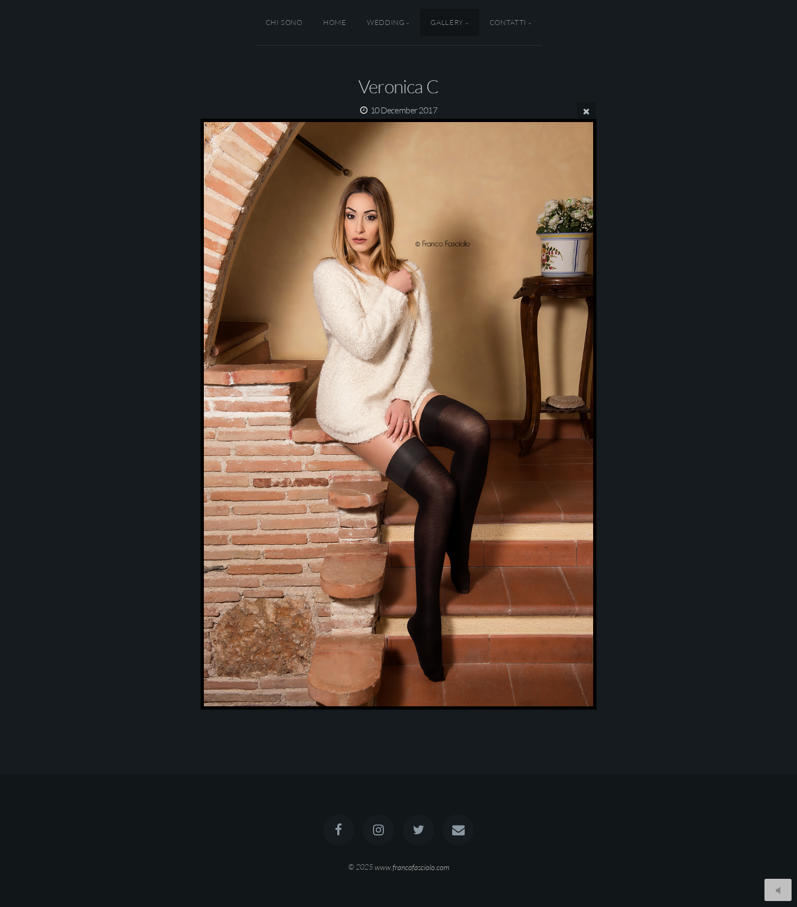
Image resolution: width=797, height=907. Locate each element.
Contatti (508, 22)
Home (334, 22)
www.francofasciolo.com (412, 866)
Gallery (446, 22)
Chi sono (284, 22)
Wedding (385, 22)
